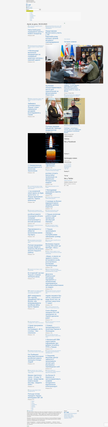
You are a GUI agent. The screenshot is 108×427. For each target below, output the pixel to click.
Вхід (27, 7)
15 (66, 165)
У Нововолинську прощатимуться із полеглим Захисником (35, 168)
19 (70, 165)
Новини (31, 12)
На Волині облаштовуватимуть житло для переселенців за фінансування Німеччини (53, 90)
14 (65, 165)
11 (69, 164)
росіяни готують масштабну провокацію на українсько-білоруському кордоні (52, 178)
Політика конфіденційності (69, 416)
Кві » (68, 168)
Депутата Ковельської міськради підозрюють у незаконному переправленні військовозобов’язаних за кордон (54, 280)
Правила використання (68, 414)
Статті (31, 13)
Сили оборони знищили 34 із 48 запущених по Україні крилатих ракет (52, 314)
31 (68, 167)
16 (67, 165)
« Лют (65, 168)
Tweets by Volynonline (68, 180)
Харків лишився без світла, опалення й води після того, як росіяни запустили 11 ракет (53, 299)
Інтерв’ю (31, 14)
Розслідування (32, 15)
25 (69, 166)
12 (70, 164)
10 (68, 164)
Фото (31, 19)
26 (70, 166)
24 (68, 166)
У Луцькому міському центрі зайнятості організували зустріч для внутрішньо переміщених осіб (53, 361)
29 (66, 167)
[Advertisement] (72, 31)
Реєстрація (30, 7)
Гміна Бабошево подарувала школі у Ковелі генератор (35, 32)
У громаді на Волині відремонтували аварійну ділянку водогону (53, 204)
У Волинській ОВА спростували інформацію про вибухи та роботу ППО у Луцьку (53, 343)
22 (66, 166)
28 (65, 167)
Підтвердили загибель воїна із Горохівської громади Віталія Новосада (73, 49)
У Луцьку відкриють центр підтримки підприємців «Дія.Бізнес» (53, 163)
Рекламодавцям (74, 413)
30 (67, 167)
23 (67, 166)
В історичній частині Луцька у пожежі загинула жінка (36, 275)
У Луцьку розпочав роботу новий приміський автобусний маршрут (53, 218)
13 (64, 165)
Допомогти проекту (30, 0)
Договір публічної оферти (68, 415)
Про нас (65, 413)
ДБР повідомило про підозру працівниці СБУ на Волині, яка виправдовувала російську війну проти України (35, 301)
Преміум (31, 16)
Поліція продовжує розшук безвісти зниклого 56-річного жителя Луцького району (35, 249)
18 (69, 165)
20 (64, 166)
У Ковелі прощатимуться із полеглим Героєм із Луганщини (53, 328)
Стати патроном (67, 39)
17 (68, 165)
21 (65, 166)
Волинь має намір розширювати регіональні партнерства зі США (73, 54)
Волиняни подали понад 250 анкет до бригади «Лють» (53, 246)
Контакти (28, 6)
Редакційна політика (68, 417)
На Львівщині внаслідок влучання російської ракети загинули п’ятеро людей (35, 358)
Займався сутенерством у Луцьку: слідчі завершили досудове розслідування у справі (34, 109)
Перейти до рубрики (68, 60)
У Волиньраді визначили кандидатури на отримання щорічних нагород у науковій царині (35, 55)
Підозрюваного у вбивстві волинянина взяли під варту (35, 232)
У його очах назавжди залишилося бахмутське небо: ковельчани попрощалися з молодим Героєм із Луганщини (53, 146)
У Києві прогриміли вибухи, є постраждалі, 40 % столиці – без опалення (35, 329)
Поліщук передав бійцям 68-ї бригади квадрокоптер (53, 128)
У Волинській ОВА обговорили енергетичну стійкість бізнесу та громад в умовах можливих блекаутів (73, 46)
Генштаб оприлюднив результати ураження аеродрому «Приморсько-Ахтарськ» (73, 51)
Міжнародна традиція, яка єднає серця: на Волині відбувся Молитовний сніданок (73, 57)
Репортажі (32, 17)
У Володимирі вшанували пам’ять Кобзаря (53, 192)
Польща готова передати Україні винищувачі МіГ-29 (35, 396)
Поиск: (27, 9)
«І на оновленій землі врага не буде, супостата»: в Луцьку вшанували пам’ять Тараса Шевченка (36, 195)
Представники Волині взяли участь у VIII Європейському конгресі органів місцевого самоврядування (54, 36)
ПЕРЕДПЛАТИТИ (30, 11)
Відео (31, 20)
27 (64, 167)
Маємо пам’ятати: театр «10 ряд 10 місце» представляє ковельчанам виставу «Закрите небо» (36, 380)
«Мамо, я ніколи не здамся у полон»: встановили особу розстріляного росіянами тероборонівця (53, 261)
